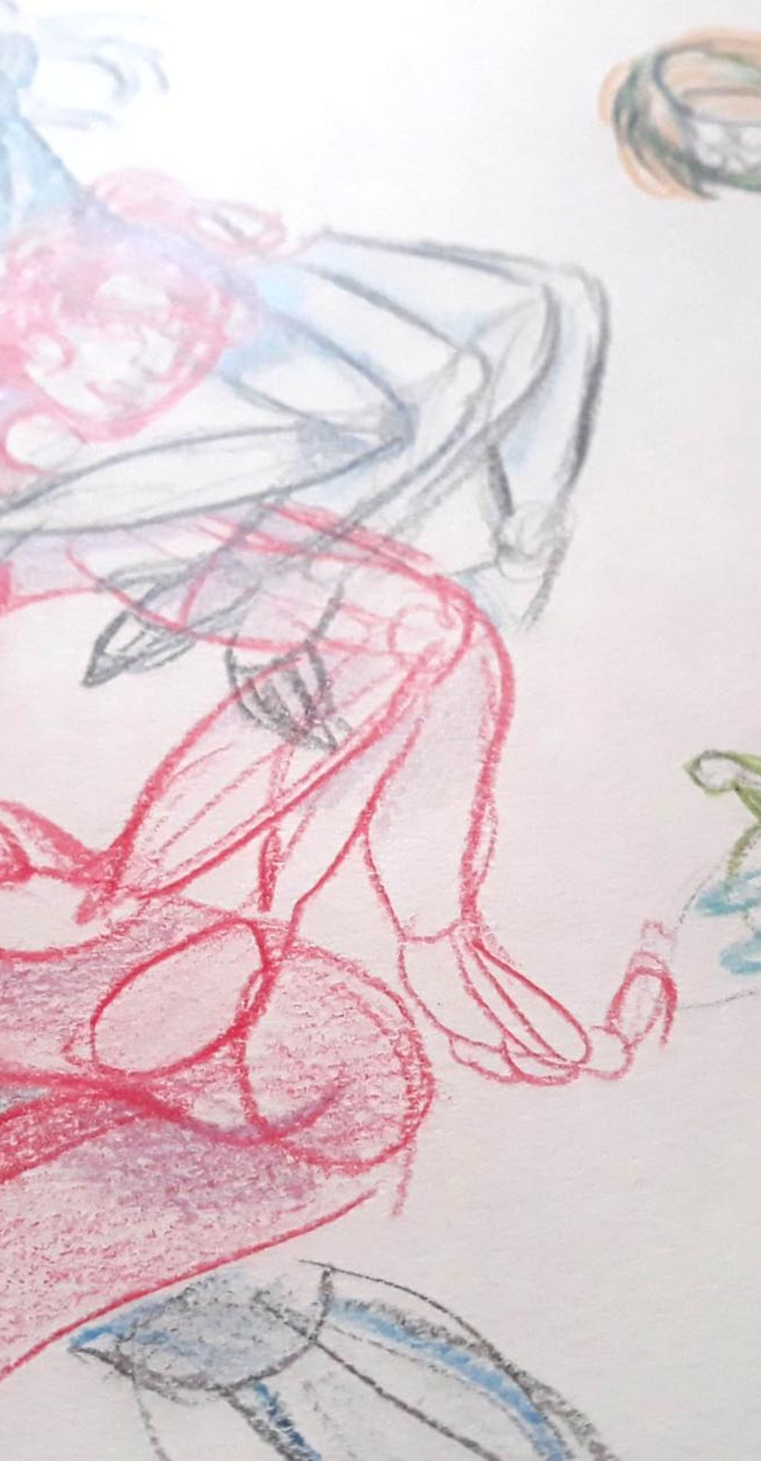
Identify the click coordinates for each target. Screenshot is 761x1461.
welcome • (378, 14)
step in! (380, 1312)
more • (612, 14)
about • (436, 14)
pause (34, 1345)
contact (656, 14)
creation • (556, 14)
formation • (494, 14)
